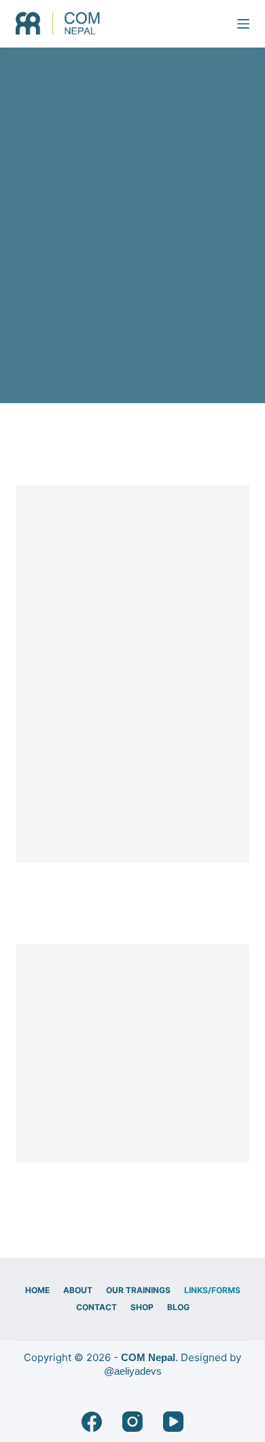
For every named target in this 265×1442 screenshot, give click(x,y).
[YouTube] (173, 1421)
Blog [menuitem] (178, 1307)
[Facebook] (92, 1421)
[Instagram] (132, 1421)
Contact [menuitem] (96, 1307)
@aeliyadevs (133, 1371)
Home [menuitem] (37, 1290)
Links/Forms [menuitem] (212, 1290)
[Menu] (243, 24)
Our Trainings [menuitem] (138, 1290)
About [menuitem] (77, 1290)
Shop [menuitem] (142, 1307)
